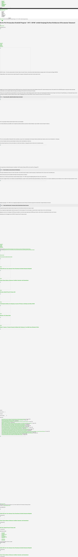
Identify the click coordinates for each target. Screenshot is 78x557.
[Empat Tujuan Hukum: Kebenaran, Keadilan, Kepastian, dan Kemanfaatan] (5, 277)
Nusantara (3, 2)
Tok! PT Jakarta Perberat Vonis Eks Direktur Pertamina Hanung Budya (12, 433)
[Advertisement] (39, 36)
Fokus (3, 537)
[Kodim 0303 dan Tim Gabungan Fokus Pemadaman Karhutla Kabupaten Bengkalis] (2, 511)
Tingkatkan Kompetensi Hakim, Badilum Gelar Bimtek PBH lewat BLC (12, 434)
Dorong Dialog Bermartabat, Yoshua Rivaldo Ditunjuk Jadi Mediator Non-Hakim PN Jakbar (15, 427)
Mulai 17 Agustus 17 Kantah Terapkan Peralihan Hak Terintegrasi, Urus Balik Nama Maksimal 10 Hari (19, 327)
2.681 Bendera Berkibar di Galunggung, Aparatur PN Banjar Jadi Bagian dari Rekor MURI (17, 303)
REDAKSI (3, 539)
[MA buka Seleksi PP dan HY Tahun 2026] (5, 289)
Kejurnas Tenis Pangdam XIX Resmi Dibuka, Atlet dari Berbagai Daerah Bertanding (14, 425)
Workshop (3, 5)
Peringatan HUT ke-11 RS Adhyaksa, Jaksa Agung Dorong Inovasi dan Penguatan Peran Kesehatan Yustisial (18, 249)
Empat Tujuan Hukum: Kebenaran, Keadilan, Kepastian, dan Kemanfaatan (14, 280)
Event (3, 533)
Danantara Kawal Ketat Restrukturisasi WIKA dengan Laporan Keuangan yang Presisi (14, 430)
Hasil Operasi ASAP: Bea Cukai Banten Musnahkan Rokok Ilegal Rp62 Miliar (13, 426)
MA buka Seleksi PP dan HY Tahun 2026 (8, 420)
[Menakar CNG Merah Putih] (5, 312)
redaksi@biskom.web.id (6, 505)
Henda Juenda (2, 25)
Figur (3, 3)
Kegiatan (3, 16)
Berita (3, 12)
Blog (3, 535)
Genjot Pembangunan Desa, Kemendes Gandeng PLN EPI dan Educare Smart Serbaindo (14, 429)
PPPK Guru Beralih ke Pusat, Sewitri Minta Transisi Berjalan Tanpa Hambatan (13, 424)
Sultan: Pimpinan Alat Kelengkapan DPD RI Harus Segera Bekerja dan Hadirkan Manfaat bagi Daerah (16, 432)
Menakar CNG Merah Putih (5, 315)
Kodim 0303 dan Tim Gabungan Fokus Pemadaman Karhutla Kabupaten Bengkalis (16, 268)
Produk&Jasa (4, 4)
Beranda (3, 11)
